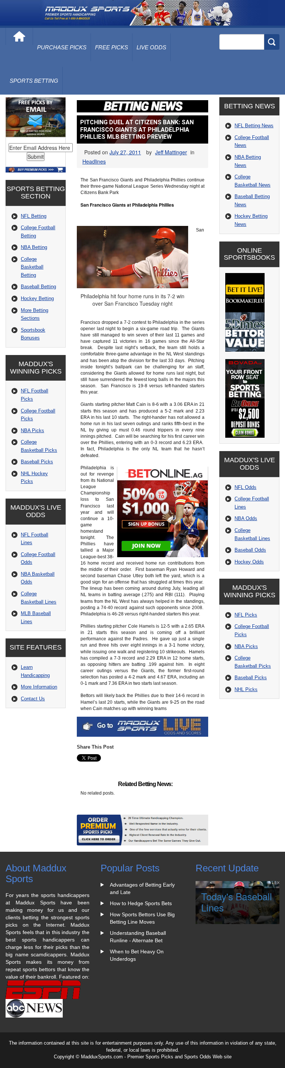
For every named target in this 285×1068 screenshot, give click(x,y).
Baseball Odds (250, 550)
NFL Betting (33, 216)
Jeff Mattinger (171, 152)
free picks (111, 47)
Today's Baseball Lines (236, 901)
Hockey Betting (37, 298)
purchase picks (61, 47)
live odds (151, 47)
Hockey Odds (249, 562)
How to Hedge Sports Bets (141, 903)
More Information (39, 687)
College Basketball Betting (32, 267)
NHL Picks (246, 689)
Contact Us (33, 698)
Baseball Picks (37, 461)
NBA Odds (246, 518)
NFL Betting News (254, 125)
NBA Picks (32, 430)
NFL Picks (246, 615)
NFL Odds (245, 487)
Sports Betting (34, 81)
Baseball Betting (38, 286)
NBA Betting (34, 247)
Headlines (94, 161)
